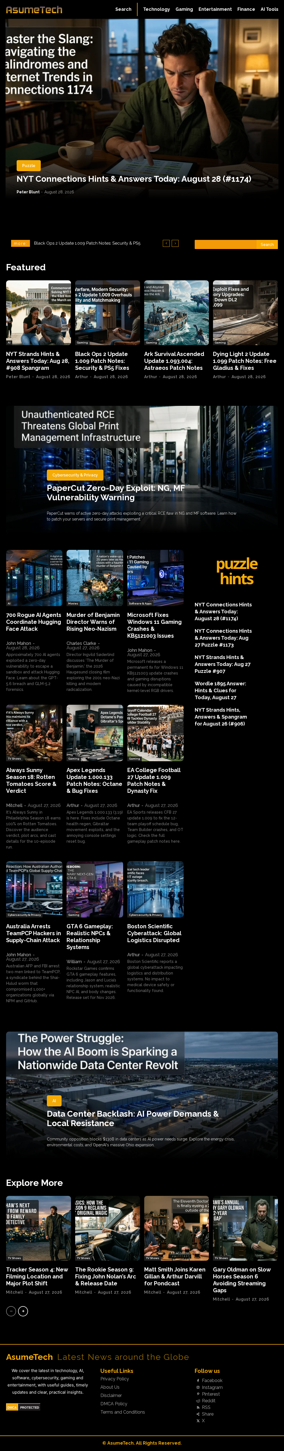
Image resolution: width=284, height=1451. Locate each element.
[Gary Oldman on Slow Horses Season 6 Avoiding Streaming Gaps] (245, 1228)
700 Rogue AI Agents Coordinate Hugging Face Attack (33, 622)
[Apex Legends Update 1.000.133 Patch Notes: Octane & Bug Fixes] (95, 733)
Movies (73, 603)
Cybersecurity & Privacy (75, 475)
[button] (123, 9)
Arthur (81, 377)
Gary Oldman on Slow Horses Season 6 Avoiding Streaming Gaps (242, 1280)
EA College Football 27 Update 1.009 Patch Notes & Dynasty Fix (154, 780)
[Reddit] (198, 1401)
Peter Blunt (28, 192)
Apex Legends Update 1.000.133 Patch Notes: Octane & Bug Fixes (94, 780)
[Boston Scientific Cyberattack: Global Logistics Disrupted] (155, 889)
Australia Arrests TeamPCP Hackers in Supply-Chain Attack (33, 933)
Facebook (212, 1380)
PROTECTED (29, 1407)
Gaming (82, 342)
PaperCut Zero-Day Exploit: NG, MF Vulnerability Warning (116, 492)
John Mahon (18, 643)
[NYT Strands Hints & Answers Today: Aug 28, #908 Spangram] (38, 312)
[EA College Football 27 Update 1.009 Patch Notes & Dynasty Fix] (155, 733)
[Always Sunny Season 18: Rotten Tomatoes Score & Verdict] (34, 733)
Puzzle (28, 165)
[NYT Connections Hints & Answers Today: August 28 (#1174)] (142, 109)
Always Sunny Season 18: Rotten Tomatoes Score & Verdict (31, 780)
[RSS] (198, 1407)
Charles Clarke (81, 643)
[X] (198, 1421)
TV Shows (14, 758)
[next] (175, 243)
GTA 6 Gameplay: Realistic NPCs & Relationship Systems (90, 936)
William (74, 961)
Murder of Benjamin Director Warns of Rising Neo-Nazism (93, 622)
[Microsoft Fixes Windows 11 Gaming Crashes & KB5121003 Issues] (155, 578)
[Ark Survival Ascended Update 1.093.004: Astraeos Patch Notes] (176, 312)
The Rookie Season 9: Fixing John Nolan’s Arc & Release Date (105, 1276)
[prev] (166, 243)
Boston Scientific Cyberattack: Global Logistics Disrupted (154, 933)
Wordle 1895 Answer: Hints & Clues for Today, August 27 (220, 690)
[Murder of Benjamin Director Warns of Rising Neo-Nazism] (95, 578)
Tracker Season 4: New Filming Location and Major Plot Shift (37, 1276)
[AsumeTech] (34, 9)
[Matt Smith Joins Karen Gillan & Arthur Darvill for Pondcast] (176, 1228)
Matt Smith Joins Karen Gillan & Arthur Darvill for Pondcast (175, 1276)
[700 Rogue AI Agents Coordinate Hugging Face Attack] (34, 578)
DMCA (12, 1407)
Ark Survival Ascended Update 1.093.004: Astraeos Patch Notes (174, 361)
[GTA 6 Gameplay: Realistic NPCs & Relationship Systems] (95, 889)
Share (208, 1414)
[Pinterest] (198, 1394)
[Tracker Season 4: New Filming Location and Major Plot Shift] (38, 1228)
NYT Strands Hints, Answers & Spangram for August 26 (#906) (221, 717)
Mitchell (14, 805)
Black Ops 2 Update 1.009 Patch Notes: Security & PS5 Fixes (102, 361)
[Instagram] (198, 1387)
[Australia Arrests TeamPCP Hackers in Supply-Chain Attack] (34, 889)
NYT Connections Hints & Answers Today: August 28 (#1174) (134, 179)
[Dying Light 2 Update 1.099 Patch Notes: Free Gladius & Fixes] (245, 312)
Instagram (212, 1387)
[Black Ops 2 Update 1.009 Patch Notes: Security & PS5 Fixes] (107, 312)
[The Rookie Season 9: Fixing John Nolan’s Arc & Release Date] (107, 1228)
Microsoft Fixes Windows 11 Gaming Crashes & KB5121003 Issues (154, 625)
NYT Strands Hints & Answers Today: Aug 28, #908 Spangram (37, 361)
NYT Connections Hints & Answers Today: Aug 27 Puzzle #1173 (223, 638)
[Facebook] (198, 1381)
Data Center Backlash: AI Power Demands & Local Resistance (133, 1118)
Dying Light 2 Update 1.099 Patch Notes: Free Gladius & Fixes (245, 361)
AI (9, 342)
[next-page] (23, 1311)
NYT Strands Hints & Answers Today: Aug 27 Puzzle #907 (222, 664)
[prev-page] (11, 1311)
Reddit (208, 1401)
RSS (206, 1407)
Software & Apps (140, 603)
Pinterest (211, 1394)
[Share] (198, 1414)
